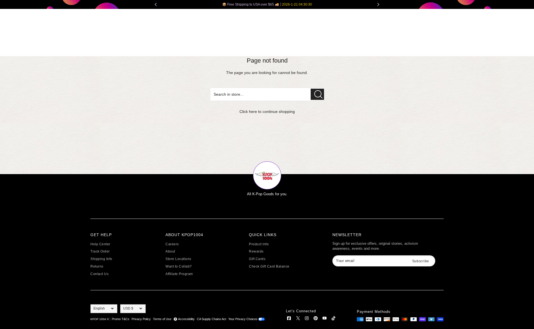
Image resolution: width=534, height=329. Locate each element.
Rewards (256, 251)
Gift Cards (257, 259)
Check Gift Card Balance (269, 266)
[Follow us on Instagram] (307, 319)
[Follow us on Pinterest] (315, 319)
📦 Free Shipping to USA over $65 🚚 (267, 4)
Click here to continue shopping (267, 111)
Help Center (100, 244)
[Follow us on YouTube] (324, 319)
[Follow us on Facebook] (289, 319)
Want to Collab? (178, 266)
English (99, 308)
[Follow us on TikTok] (333, 319)
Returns (96, 266)
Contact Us (99, 274)
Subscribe (420, 261)
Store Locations (178, 259)
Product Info (259, 244)
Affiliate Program (179, 274)
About (170, 251)
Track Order (100, 251)
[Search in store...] (317, 94)
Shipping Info (101, 259)
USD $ (128, 308)
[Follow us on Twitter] (298, 319)
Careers (172, 244)
